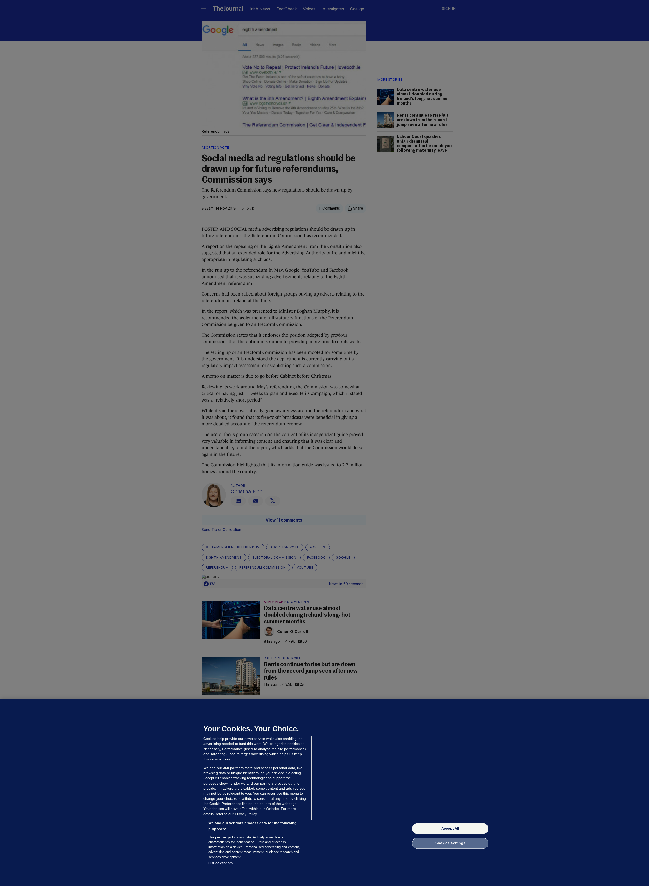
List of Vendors (220, 863)
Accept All (450, 828)
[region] (324, 792)
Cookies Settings (450, 843)
